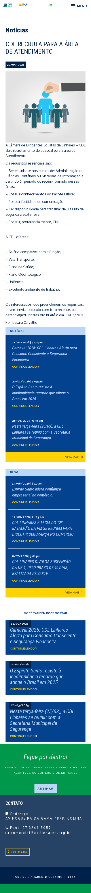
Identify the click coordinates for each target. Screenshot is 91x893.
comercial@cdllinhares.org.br (41, 833)
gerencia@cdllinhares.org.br (27, 315)
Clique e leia (45, 354)
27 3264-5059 (37, 827)
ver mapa (19, 851)
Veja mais (72, 457)
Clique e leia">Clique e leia (45, 637)
